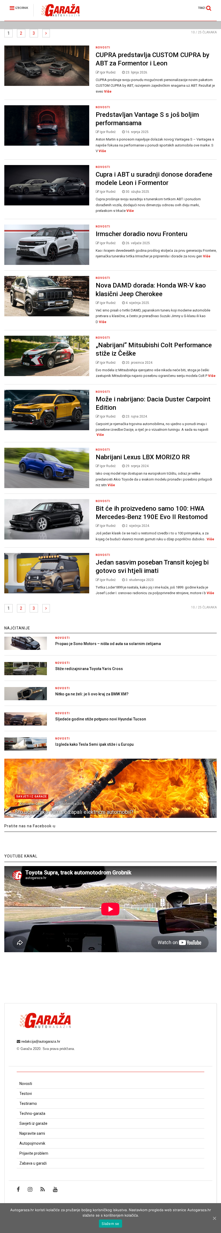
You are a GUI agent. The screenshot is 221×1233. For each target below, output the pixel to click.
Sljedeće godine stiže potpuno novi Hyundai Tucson (100, 719)
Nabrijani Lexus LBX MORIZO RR (143, 457)
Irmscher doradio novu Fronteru (141, 234)
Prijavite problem (33, 1153)
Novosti (103, 47)
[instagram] (30, 1189)
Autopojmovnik (32, 1143)
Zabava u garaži (33, 1163)
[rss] (42, 1189)
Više (108, 91)
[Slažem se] (214, 1218)
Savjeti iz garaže (31, 796)
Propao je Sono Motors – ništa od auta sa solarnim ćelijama (108, 644)
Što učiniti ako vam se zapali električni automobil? (74, 812)
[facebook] (18, 1189)
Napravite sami (32, 1133)
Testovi (25, 1093)
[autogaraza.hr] (56, 17)
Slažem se (110, 1223)
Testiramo (28, 1103)
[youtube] (55, 1189)
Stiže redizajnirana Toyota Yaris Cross (89, 669)
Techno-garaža (32, 1113)
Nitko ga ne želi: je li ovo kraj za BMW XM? (92, 694)
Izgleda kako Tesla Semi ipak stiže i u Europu (94, 744)
